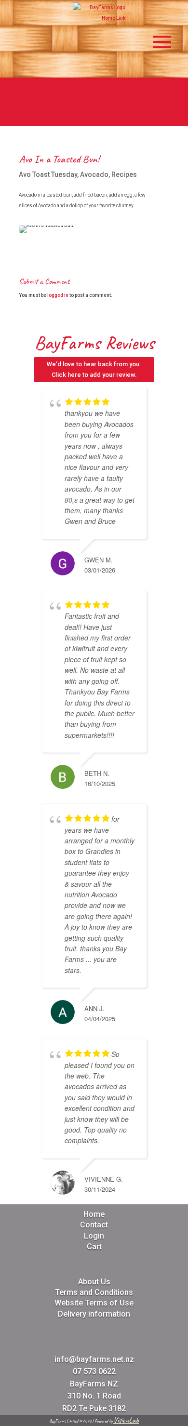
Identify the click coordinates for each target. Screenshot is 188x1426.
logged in (57, 295)
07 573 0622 (94, 1371)
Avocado (94, 174)
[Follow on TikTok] (128, 114)
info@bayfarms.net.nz (94, 1359)
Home (94, 1214)
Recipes (124, 174)
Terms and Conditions (94, 1292)
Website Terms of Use (94, 1302)
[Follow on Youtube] (105, 114)
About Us (94, 1281)
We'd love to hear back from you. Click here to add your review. (94, 369)
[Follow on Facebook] (59, 114)
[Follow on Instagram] (82, 114)
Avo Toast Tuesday (48, 174)
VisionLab (126, 1420)
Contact (94, 1224)
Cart (94, 1246)
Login (94, 1235)
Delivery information (94, 1314)
